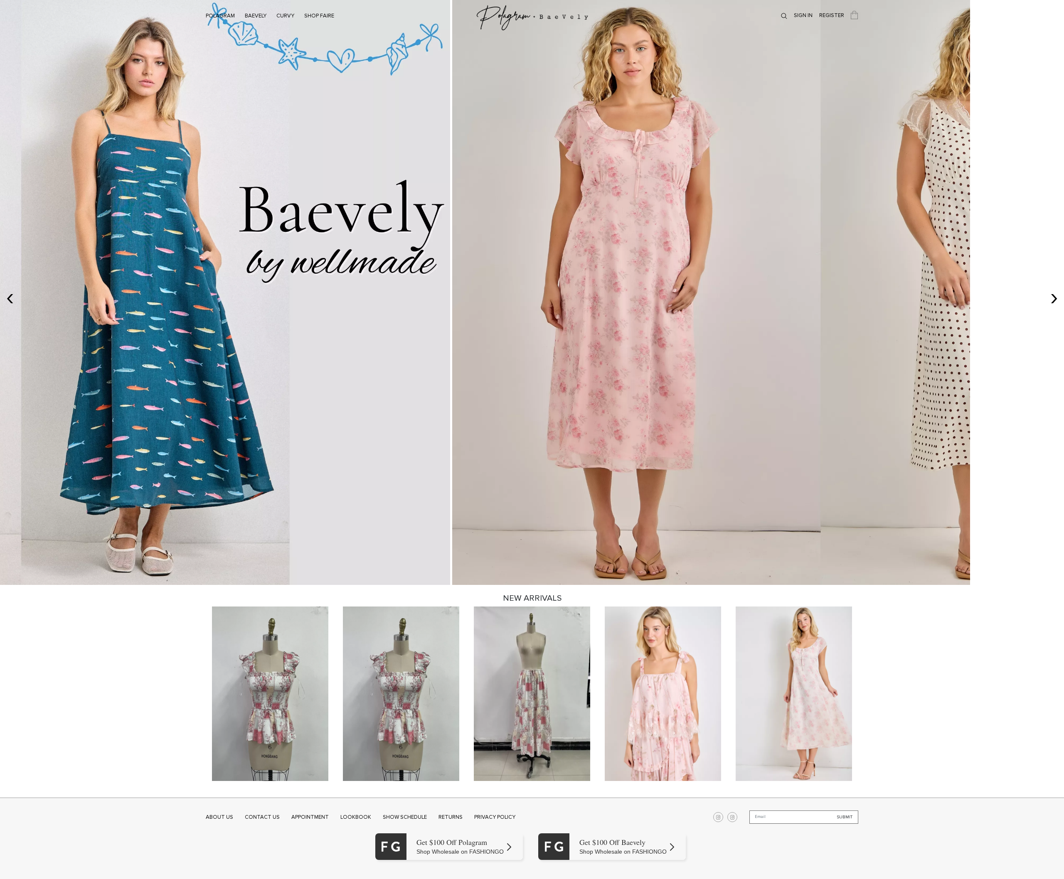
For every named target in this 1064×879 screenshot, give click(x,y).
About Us (219, 817)
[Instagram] (718, 817)
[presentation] (10, 296)
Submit (844, 817)
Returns (450, 817)
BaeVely (255, 15)
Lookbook (355, 817)
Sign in (803, 15)
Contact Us (262, 817)
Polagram (220, 15)
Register (831, 15)
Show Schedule (405, 817)
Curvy (285, 15)
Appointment (310, 817)
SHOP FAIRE (319, 15)
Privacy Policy (494, 817)
